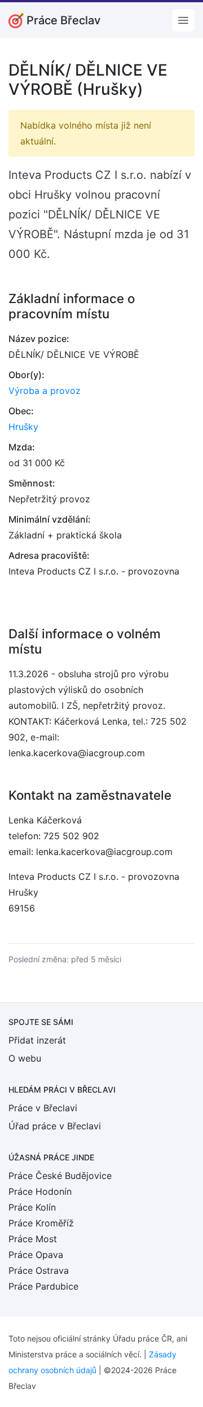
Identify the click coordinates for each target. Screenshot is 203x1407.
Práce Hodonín (40, 1191)
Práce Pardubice (43, 1286)
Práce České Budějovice (60, 1175)
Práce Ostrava (38, 1270)
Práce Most (32, 1238)
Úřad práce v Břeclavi (54, 1126)
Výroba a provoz (44, 390)
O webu (24, 1058)
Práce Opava (35, 1254)
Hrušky (23, 426)
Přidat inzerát (37, 1040)
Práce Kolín (32, 1207)
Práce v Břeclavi (42, 1108)
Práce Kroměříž (41, 1223)
